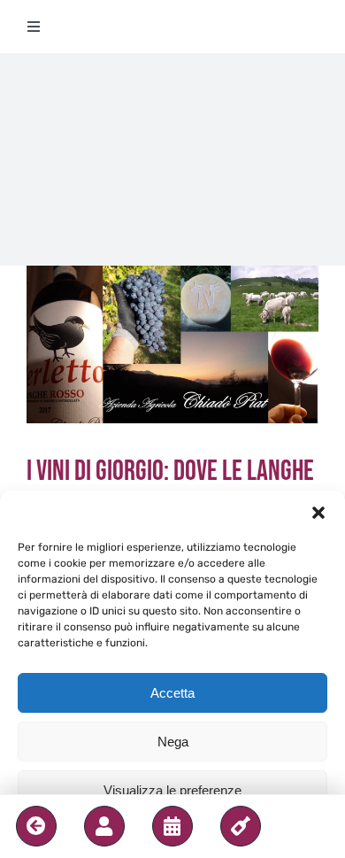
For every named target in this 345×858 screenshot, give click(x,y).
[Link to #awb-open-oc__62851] (104, 826)
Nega (172, 741)
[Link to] (36, 826)
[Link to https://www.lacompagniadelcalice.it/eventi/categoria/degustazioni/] (172, 826)
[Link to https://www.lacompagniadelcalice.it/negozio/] (240, 826)
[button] (318, 513)
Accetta (172, 692)
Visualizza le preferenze (173, 790)
